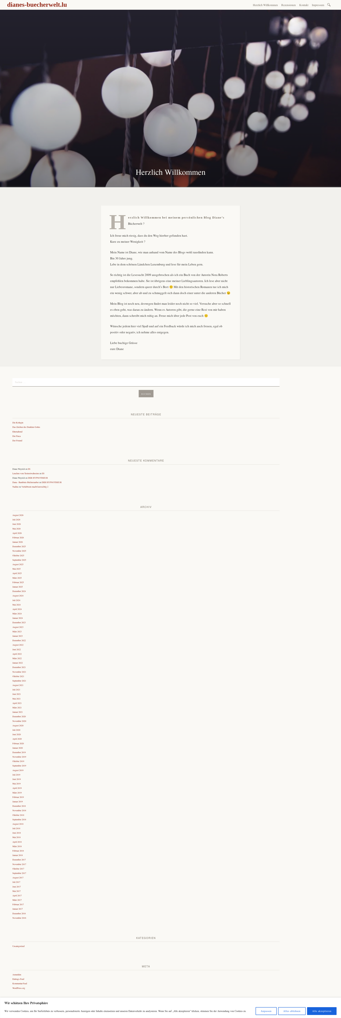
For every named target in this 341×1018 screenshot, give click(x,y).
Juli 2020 (16, 729)
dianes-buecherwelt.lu (37, 4)
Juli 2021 (16, 689)
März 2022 (17, 658)
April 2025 (17, 573)
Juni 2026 (16, 524)
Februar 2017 (18, 904)
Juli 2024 (16, 600)
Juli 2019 (16, 774)
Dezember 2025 (19, 546)
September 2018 (19, 819)
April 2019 (17, 788)
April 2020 (17, 738)
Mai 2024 (16, 604)
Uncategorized (18, 946)
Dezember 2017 (19, 859)
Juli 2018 (16, 828)
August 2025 (17, 564)
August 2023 (17, 627)
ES (29, 468)
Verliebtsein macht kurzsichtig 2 (34, 486)
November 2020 (19, 721)
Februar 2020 (18, 743)
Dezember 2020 (19, 716)
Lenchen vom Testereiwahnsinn (25, 473)
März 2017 (17, 899)
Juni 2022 (16, 649)
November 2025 (19, 550)
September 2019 (19, 765)
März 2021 (17, 707)
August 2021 (17, 685)
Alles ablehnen (292, 1011)
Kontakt (303, 5)
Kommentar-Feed (19, 983)
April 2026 (17, 533)
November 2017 (19, 864)
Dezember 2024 (19, 591)
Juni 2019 (16, 779)
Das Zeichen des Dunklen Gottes (26, 426)
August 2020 (17, 725)
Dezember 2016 (19, 913)
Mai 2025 (16, 568)
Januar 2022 (17, 662)
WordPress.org (18, 988)
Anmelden (16, 974)
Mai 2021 (16, 698)
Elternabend (17, 431)
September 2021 (19, 680)
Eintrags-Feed (18, 978)
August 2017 (17, 877)
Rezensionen (288, 5)
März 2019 (17, 792)
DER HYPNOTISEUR (38, 477)
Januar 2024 (17, 617)
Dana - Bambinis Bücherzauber (25, 482)
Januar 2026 (17, 541)
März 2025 (17, 577)
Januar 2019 (17, 801)
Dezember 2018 (19, 805)
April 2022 (17, 653)
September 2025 (19, 559)
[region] (170, 1008)
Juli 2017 (16, 881)
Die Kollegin (17, 422)
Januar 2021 (17, 711)
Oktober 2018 (18, 815)
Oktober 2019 (18, 761)
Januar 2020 (17, 747)
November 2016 (19, 917)
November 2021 (19, 671)
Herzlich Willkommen (265, 5)
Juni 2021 (16, 694)
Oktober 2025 (18, 555)
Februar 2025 (18, 582)
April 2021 (17, 703)
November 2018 (19, 810)
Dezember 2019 (19, 752)
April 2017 (17, 895)
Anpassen (266, 1011)
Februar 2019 (18, 797)
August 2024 (17, 595)
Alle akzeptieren (321, 1011)
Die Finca (16, 436)
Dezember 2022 (19, 640)
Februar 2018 (18, 850)
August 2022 (17, 644)
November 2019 (19, 756)
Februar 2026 (18, 537)
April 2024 (17, 609)
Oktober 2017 (18, 868)
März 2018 (17, 846)
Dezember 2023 (19, 622)
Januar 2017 (17, 908)
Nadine (15, 486)
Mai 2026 (16, 528)
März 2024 (17, 613)
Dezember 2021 (19, 667)
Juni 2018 (16, 832)
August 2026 (17, 515)
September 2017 (19, 873)
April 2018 (17, 841)
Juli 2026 (16, 519)
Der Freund (17, 440)
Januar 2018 (17, 855)
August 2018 (17, 823)
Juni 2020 (16, 734)
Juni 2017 (16, 886)
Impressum (318, 5)
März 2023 (17, 631)
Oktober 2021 (18, 676)
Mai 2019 (16, 783)
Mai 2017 (16, 891)
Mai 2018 (16, 837)
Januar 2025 (17, 586)
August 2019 (17, 770)
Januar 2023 (17, 635)
